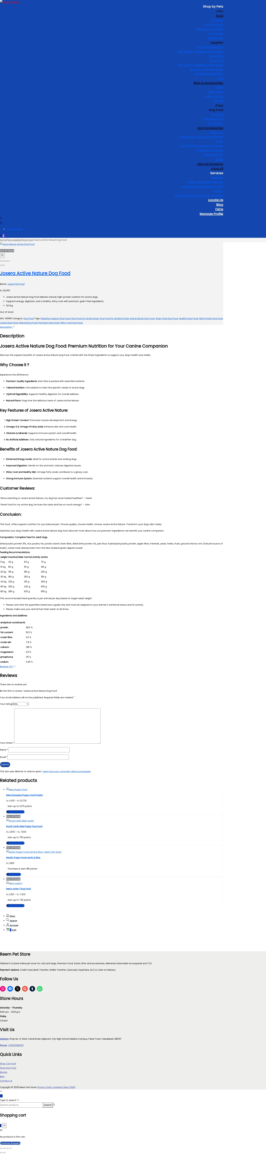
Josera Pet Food (15, 284)
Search (48, 1105)
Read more (15, 874)
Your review (7, 742)
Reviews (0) (6, 666)
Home (3, 239)
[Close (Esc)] (10, 1148)
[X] (17, 989)
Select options (16, 811)
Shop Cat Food (8, 1063)
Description (6, 327)
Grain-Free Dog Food (167, 318)
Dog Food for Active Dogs (85, 318)
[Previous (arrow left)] (1, 265)
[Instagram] (3, 989)
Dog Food (27, 239)
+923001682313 (16, 1045)
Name (4, 749)
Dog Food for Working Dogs (114, 318)
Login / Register (14, 229)
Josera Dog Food (9, 322)
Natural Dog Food (28, 322)
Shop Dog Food (8, 1067)
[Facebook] (10, 989)
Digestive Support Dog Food (55, 318)
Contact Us (6, 1080)
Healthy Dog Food (188, 318)
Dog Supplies (14, 239)
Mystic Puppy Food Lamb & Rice (23, 857)
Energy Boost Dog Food (142, 318)
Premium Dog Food (48, 322)
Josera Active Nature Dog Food (35, 273)
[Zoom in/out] (1, 1148)
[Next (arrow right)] (3, 265)
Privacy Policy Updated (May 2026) (57, 1087)
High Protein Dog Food (211, 318)
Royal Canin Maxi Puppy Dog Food (24, 826)
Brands (3, 1072)
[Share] (7, 1148)
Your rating (6, 703)
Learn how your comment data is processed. (67, 771)
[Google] (25, 989)
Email (3, 757)
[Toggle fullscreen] (4, 1148)
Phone (3, 1045)
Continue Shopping (10, 1143)
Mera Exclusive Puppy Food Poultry (24, 795)
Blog (2, 1076)
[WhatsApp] (39, 989)
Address (4, 1038)
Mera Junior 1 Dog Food (18, 888)
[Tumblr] (32, 989)
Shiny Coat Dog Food (71, 322)
